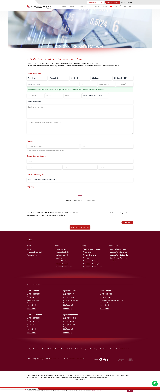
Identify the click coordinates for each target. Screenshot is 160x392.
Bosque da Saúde (72, 377)
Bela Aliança (35, 377)
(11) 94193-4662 (70, 318)
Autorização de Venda (90, 261)
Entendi (130, 391)
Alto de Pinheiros (98, 375)
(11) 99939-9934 (70, 294)
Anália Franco (120, 375)
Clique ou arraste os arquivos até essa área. (80, 200)
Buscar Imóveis (112, 2)
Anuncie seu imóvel (95, 2)
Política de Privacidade (34, 252)
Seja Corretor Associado (118, 258)
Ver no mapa (31, 309)
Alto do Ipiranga (110, 375)
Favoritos (59, 258)
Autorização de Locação (91, 264)
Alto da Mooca (87, 375)
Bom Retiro (62, 377)
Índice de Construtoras (64, 267)
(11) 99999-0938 (34, 294)
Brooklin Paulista (95, 377)
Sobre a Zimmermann (118, 249)
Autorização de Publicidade (92, 267)
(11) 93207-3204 (34, 318)
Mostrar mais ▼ (80, 379)
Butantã (103, 377)
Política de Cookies (97, 391)
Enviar (127, 223)
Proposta (86, 258)
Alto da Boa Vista (68, 375)
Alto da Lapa (78, 375)
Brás (80, 377)
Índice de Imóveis (62, 264)
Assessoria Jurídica (89, 255)
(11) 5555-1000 (106, 294)
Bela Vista (44, 377)
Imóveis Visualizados (63, 261)
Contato (113, 261)
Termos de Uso (32, 255)
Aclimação (49, 375)
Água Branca (58, 375)
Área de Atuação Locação (119, 255)
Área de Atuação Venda (118, 252)
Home (64, 6)
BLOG (105, 6)
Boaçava (55, 377)
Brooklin (85, 377)
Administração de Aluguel (92, 249)
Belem (50, 377)
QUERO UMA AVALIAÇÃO (80, 227)
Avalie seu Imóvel (62, 255)
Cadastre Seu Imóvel (63, 252)
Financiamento (88, 252)
